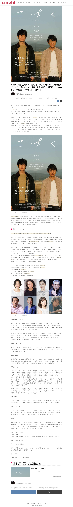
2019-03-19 (18, 93)
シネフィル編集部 (20, 94)
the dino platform (38, 505)
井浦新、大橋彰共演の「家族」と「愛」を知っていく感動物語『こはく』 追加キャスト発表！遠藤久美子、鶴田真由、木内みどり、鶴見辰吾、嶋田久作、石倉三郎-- (36, 87)
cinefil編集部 (29, 94)
